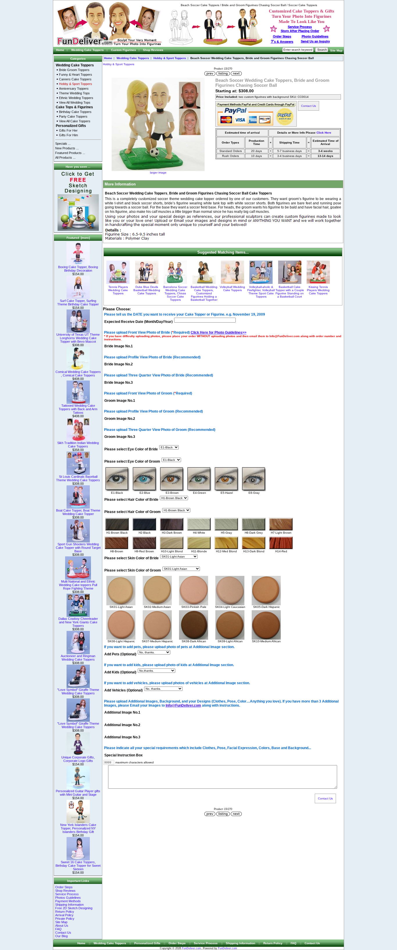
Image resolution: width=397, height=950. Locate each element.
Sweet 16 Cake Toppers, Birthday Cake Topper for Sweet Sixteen (78, 865)
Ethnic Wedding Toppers (76, 98)
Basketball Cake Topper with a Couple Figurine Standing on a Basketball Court (290, 291)
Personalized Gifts (71, 126)
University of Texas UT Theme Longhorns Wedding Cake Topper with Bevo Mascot (78, 338)
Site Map (336, 50)
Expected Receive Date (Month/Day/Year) (138, 322)
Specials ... (63, 143)
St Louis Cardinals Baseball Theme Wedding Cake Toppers (78, 478)
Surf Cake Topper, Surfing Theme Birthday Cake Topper (78, 302)
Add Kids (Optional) (120, 672)
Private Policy (64, 918)
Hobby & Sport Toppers (169, 58)
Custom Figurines (123, 50)
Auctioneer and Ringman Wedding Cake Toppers (78, 657)
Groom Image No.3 (119, 437)
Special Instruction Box (123, 755)
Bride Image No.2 (118, 364)
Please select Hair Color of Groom (132, 512)
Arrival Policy (64, 915)
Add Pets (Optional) (120, 654)
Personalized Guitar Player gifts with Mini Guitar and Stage (78, 792)
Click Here (323, 132)
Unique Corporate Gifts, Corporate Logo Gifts (78, 759)
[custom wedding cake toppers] (109, 45)
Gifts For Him (68, 135)
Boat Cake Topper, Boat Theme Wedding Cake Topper (78, 512)
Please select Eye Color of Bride (131, 449)
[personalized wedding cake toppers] (215, 44)
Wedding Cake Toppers (87, 50)
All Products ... (65, 157)
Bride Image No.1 (118, 346)
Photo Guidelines (315, 36)
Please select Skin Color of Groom (132, 571)
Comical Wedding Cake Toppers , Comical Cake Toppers (78, 373)
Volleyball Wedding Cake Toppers (232, 288)
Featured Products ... (70, 153)
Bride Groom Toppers (74, 70)
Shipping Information (69, 904)
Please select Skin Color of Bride (131, 558)
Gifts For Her (68, 130)
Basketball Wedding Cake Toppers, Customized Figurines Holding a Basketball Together (204, 293)
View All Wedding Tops (74, 102)
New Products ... (67, 148)
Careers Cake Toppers (75, 79)
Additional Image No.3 (122, 737)
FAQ (58, 929)
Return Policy (64, 911)
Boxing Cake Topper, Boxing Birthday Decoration (78, 268)
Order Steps (282, 36)
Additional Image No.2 (122, 725)
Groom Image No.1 (119, 401)
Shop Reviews (153, 50)
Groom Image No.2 (119, 419)
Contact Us (63, 932)
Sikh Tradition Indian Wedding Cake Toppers (78, 444)
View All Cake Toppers (74, 121)
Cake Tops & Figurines (74, 107)
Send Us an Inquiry (315, 41)
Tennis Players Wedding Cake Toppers (118, 290)
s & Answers (282, 41)
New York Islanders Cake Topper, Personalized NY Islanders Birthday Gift (78, 828)
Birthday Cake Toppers (75, 112)
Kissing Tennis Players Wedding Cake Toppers (318, 290)
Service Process (67, 894)
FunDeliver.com (191, 948)
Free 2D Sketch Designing (73, 908)
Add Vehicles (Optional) (123, 691)
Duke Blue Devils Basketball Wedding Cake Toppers (146, 290)
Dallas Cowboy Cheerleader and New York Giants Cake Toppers (78, 622)
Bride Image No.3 (118, 383)
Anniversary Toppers (74, 88)
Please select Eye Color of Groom (132, 461)
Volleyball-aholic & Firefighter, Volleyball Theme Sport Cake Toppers (261, 291)
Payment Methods (68, 901)
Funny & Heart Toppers (75, 74)
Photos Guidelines (68, 897)
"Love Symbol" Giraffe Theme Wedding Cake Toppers (78, 691)
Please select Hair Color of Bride (131, 500)
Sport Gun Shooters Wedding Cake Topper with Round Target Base (78, 547)
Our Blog (61, 936)
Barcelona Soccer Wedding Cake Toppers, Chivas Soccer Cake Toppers (175, 293)
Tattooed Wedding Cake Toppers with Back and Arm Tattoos (78, 409)
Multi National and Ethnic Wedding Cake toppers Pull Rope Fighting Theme (78, 585)
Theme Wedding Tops (74, 93)
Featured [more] (78, 237)
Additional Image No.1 (122, 713)
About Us (61, 925)
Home (60, 50)
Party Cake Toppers (73, 116)
